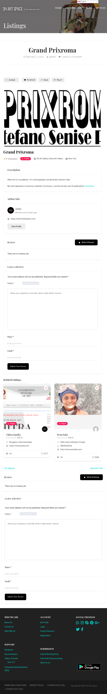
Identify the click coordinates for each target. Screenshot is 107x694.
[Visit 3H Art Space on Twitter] (78, 630)
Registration (45, 635)
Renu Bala (62, 434)
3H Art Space (13, 9)
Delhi (62, 442)
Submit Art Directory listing (51, 658)
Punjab (82, 442)
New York (72, 159)
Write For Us (45, 663)
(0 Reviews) (12, 159)
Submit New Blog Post (49, 654)
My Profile (44, 622)
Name (10, 336)
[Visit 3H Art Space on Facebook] (82, 630)
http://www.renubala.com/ (71, 449)
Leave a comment (72, 56)
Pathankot (74, 442)
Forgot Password (47, 631)
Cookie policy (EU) (14, 689)
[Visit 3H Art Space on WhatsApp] (77, 623)
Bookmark (31, 80)
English (83, 1)
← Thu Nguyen (8, 468)
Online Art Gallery (56, 159)
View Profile (16, 226)
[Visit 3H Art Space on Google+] (97, 623)
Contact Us (9, 627)
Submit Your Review (18, 366)
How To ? (11, 662)
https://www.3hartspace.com (23, 219)
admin (52, 56)
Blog (89, 8)
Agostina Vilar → (98, 468)
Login (42, 627)
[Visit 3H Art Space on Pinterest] (91, 623)
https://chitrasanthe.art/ (19, 446)
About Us (8, 622)
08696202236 (66, 446)
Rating (10, 283)
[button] (58, 406)
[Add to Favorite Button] (46, 388)
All (38, 159)
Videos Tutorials (11, 658)
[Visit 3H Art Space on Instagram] (82, 623)
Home (58, 8)
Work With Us (10, 631)
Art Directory (73, 8)
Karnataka (27, 442)
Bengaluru (13, 442)
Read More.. (90, 186)
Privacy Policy (36, 685)
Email (10, 350)
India (21, 442)
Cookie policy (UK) (56, 685)
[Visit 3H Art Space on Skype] (86, 623)
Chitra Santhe (13, 434)
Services (100, 8)
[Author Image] (45, 429)
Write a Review (88, 242)
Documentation (11, 654)
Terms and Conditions (15, 685)
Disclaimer (9, 650)
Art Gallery (44, 159)
